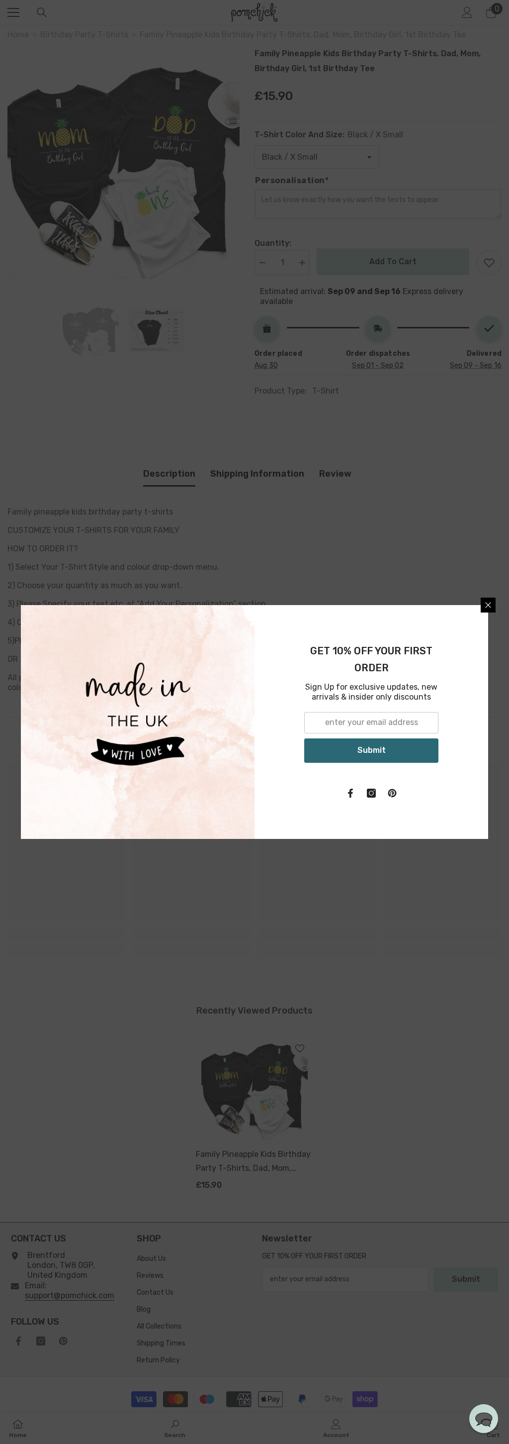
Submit (371, 750)
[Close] (488, 605)
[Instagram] (371, 793)
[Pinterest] (392, 793)
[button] (483, 1418)
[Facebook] (350, 793)
